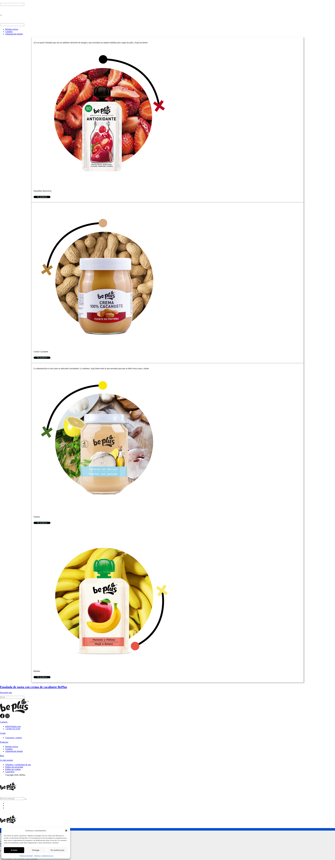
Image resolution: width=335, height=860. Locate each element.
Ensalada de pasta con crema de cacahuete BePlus (33, 687)
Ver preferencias (57, 850)
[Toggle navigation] (1, 15)
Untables (9, 31)
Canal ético (10, 772)
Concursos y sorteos (13, 738)
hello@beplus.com (13, 726)
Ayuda (2, 733)
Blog (2, 756)
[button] (66, 830)
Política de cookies (13, 769)
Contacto (3, 722)
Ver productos (42, 197)
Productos (4, 742)
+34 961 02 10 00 (12, 729)
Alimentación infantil (14, 34)
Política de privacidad (26, 856)
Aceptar (14, 850)
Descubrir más (6, 692)
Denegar (35, 850)
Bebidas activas (11, 29)
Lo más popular (6, 760)
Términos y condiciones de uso (43, 856)
